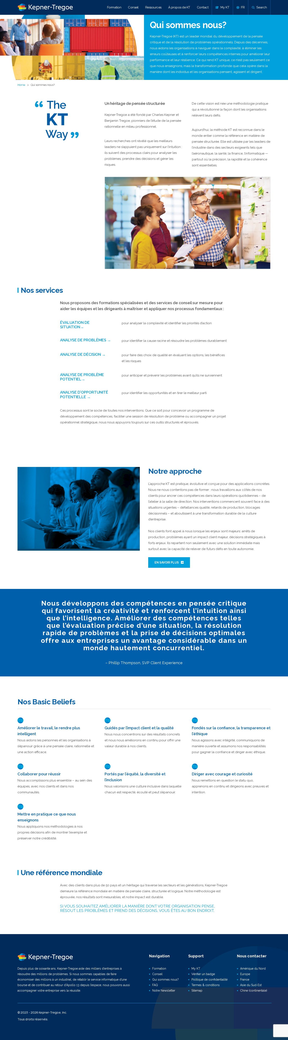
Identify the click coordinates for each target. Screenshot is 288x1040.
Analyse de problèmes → (85, 340)
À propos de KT (179, 7)
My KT (195, 968)
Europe (245, 974)
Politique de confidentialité (209, 979)
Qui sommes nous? (165, 979)
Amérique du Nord (253, 968)
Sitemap (196, 990)
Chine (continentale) (253, 990)
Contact (203, 7)
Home (21, 84)
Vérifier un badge (203, 974)
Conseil (133, 7)
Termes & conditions (205, 985)
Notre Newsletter (163, 990)
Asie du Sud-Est (251, 985)
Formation (114, 7)
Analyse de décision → (83, 354)
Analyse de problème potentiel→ (82, 377)
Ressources (153, 7)
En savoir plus (167, 562)
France (244, 979)
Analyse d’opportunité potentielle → (84, 394)
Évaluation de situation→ (75, 324)
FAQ (155, 985)
